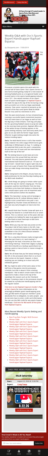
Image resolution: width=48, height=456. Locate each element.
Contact (29, 454)
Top (39, 454)
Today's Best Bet (22, 2)
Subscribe (39, 443)
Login (19, 454)
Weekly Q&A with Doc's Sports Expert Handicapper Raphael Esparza (23, 323)
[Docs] (16, 15)
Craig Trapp (22, 384)
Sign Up (9, 454)
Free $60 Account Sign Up (24, 410)
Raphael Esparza (35, 101)
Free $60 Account (9, 2)
